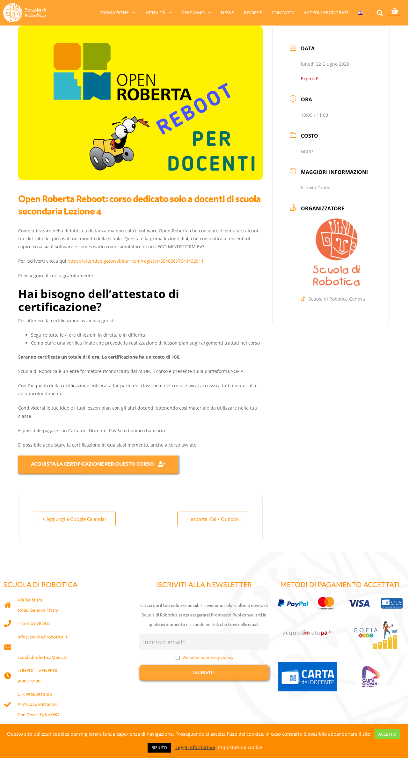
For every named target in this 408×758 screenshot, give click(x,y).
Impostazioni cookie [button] (240, 747)
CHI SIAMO (193, 13)
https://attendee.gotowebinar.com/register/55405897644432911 (136, 261)
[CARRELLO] (395, 11)
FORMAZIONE (114, 13)
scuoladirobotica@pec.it (42, 657)
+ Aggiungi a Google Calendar (74, 519)
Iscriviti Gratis (315, 188)
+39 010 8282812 (34, 623)
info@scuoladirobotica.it (43, 637)
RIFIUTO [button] (159, 747)
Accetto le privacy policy (208, 657)
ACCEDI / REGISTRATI (325, 13)
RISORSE (253, 13)
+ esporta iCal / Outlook (212, 519)
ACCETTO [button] (387, 734)
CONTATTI (283, 13)
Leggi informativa (195, 747)
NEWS (227, 13)
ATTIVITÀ (155, 13)
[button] (380, 13)
